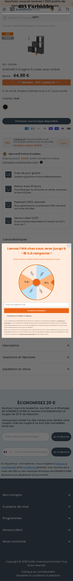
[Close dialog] (69, 245)
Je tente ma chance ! (36, 310)
